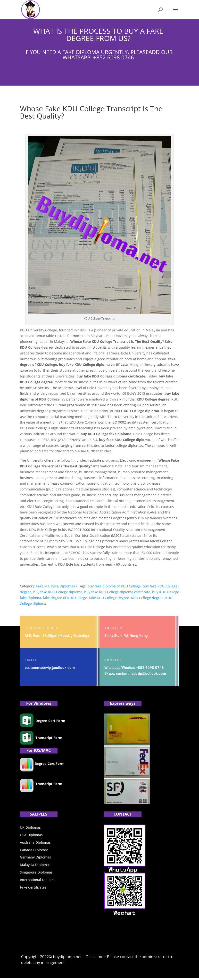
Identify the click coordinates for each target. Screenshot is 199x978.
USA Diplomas (31, 835)
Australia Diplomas (35, 842)
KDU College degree (147, 597)
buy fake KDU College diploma (57, 592)
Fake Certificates (33, 887)
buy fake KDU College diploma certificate (117, 592)
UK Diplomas (30, 827)
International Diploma (38, 879)
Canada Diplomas (34, 850)
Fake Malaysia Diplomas (55, 586)
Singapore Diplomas (36, 872)
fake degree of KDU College (65, 597)
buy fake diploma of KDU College (114, 586)
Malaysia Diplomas (35, 864)
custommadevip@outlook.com (50, 667)
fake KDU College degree (109, 597)
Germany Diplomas (35, 857)
